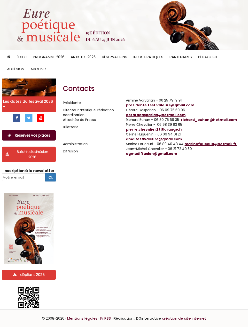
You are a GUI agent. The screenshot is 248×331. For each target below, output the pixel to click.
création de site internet (184, 318)
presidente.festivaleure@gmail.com (160, 105)
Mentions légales (82, 318)
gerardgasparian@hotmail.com (156, 114)
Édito (22, 56)
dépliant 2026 (32, 274)
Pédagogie (208, 56)
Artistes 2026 (83, 56)
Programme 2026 (48, 56)
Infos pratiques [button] (148, 56)
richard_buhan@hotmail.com (209, 119)
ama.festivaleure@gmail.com (154, 139)
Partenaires (181, 56)
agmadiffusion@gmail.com (151, 153)
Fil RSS (105, 318)
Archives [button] (39, 68)
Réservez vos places (32, 135)
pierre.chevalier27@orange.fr (154, 129)
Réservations (114, 56)
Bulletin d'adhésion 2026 (32, 154)
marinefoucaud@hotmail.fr (211, 144)
